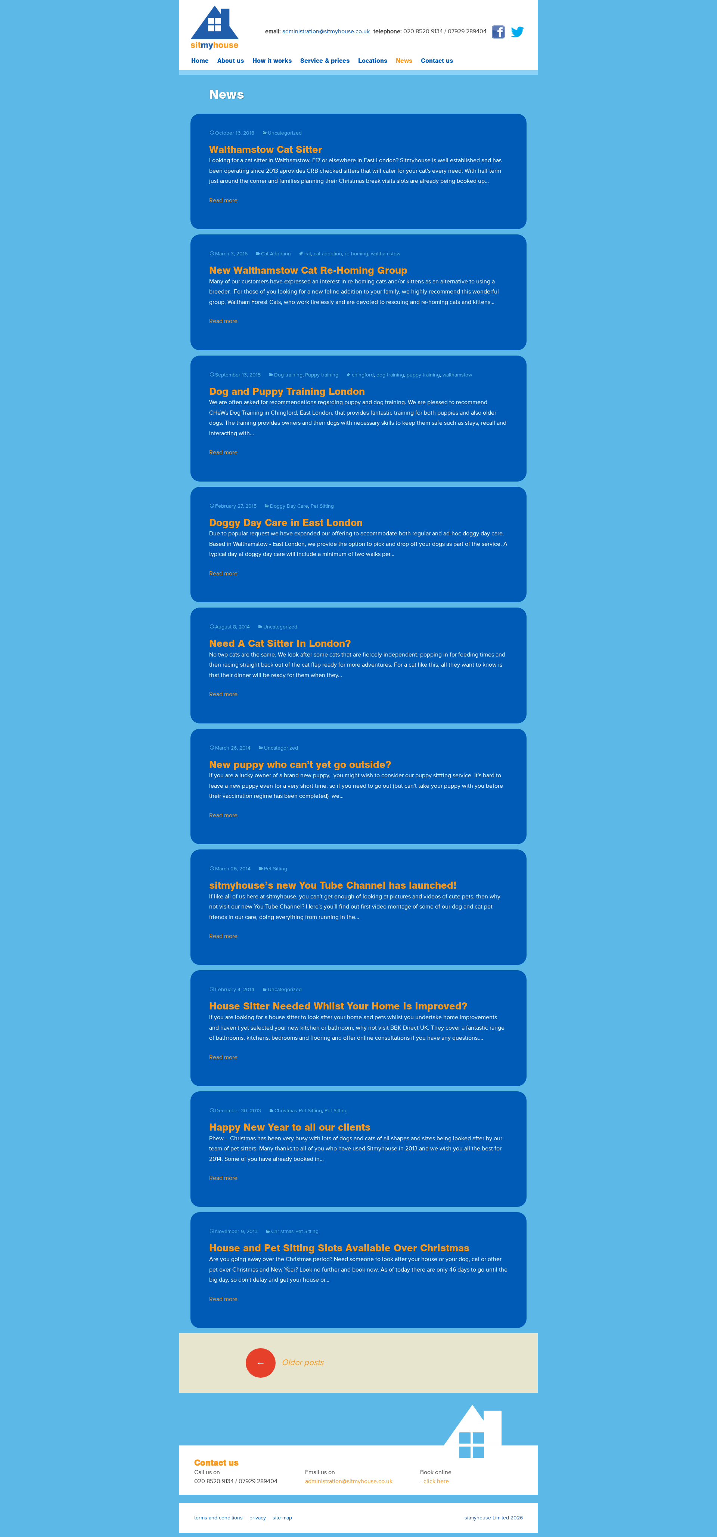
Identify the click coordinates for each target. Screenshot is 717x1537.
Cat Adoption (276, 253)
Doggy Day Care (289, 506)
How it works (272, 61)
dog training (390, 375)
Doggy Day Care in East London (286, 522)
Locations (372, 61)
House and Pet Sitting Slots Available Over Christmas (339, 1247)
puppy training (423, 375)
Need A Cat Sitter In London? (280, 643)
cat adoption (328, 253)
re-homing (356, 253)
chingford (363, 375)
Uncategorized (285, 133)
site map (282, 1518)
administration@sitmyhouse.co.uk (326, 31)
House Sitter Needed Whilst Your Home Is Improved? (338, 1005)
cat (307, 253)
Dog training (288, 375)
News (404, 61)
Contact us (437, 61)
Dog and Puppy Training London (287, 391)
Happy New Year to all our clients (289, 1127)
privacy (257, 1518)
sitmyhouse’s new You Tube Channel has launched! (333, 885)
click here (436, 1481)
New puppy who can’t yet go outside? (300, 764)
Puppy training (321, 375)
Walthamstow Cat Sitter (265, 149)
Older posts (289, 1362)
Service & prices (325, 61)
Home (200, 61)
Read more (223, 200)
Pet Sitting (322, 506)
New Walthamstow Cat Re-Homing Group (308, 270)
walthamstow (385, 253)
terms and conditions (218, 1518)
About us (230, 61)
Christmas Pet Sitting (298, 1110)
